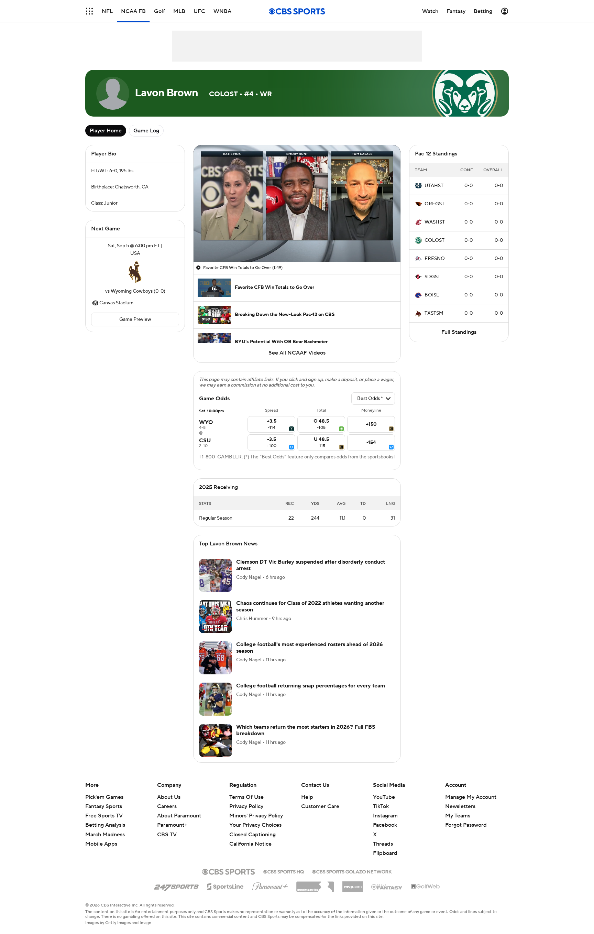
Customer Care (320, 806)
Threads (383, 843)
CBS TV (167, 834)
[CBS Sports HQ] (283, 871)
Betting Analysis (105, 825)
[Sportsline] (225, 885)
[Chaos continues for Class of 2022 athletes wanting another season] (215, 616)
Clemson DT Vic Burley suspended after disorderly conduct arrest (310, 565)
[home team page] (135, 272)
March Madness (105, 834)
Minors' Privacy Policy (256, 815)
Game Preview (135, 319)
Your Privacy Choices (255, 825)
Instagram (385, 815)
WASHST (435, 222)
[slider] (297, 242)
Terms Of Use (246, 797)
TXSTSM (434, 313)
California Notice (250, 843)
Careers (167, 806)
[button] (89, 11)
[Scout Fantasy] (387, 886)
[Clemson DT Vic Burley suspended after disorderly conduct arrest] (215, 575)
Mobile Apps (101, 843)
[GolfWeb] (425, 886)
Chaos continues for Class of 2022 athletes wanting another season (310, 606)
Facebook (385, 825)
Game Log (146, 130)
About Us (168, 797)
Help (307, 797)
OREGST (434, 204)
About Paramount (179, 815)
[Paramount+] (270, 885)
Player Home (106, 130)
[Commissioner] (315, 884)
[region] (297, 203)
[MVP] (352, 884)
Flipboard (385, 853)
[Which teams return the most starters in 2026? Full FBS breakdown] (215, 740)
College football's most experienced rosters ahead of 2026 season (309, 647)
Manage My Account (470, 797)
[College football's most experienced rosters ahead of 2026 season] (215, 657)
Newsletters (460, 806)
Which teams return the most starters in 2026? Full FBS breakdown (305, 730)
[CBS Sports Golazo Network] (352, 871)
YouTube (384, 797)
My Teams (457, 815)
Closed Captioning (252, 834)
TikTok (381, 806)
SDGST (432, 277)
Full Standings (458, 332)
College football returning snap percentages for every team (310, 685)
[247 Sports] (176, 885)
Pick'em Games (104, 797)
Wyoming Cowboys (132, 291)
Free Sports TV (104, 815)
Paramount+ (172, 825)
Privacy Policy (246, 806)
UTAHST (434, 186)
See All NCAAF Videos (297, 352)
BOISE (432, 295)
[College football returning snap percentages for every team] (215, 699)
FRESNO (435, 259)
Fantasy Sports (103, 806)
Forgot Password (466, 825)
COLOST (434, 240)
